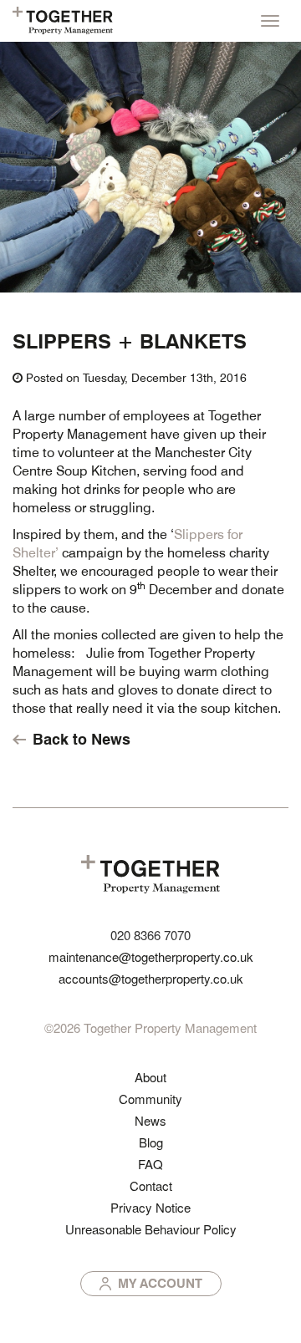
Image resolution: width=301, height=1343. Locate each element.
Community (150, 1098)
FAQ (150, 1164)
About (150, 1077)
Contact (151, 1185)
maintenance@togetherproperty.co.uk (150, 956)
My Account (160, 1283)
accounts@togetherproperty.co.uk (151, 978)
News (150, 1120)
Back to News (81, 739)
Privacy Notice (150, 1207)
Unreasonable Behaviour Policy (151, 1229)
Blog (151, 1142)
